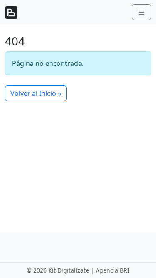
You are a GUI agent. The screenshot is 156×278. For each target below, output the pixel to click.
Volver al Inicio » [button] (35, 93)
